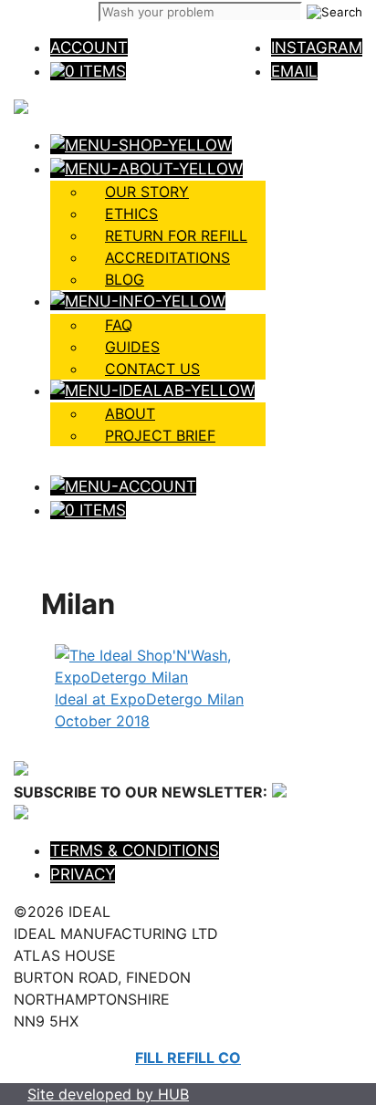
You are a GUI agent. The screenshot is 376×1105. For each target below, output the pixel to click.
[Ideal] (21, 108)
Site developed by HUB (108, 1094)
